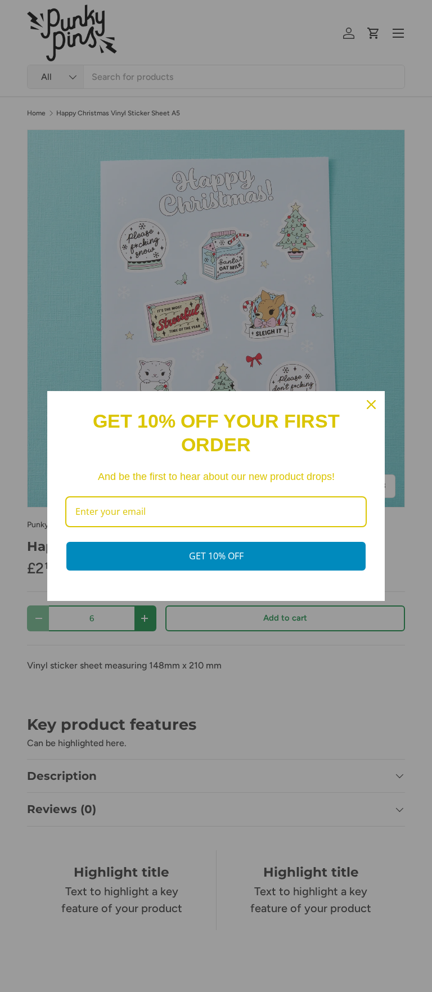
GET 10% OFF (216, 556)
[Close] (371, 404)
